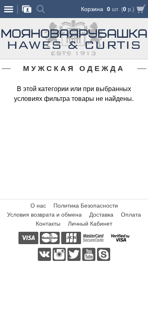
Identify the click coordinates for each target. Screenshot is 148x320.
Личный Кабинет (90, 223)
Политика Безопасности (85, 205)
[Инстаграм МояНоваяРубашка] (60, 254)
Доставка (101, 214)
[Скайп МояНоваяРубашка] (103, 254)
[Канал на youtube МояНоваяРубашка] (89, 254)
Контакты (48, 223)
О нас (38, 205)
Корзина (92, 9)
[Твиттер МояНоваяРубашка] (74, 254)
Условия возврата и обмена (44, 214)
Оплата (131, 214)
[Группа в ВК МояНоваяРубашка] (45, 254)
